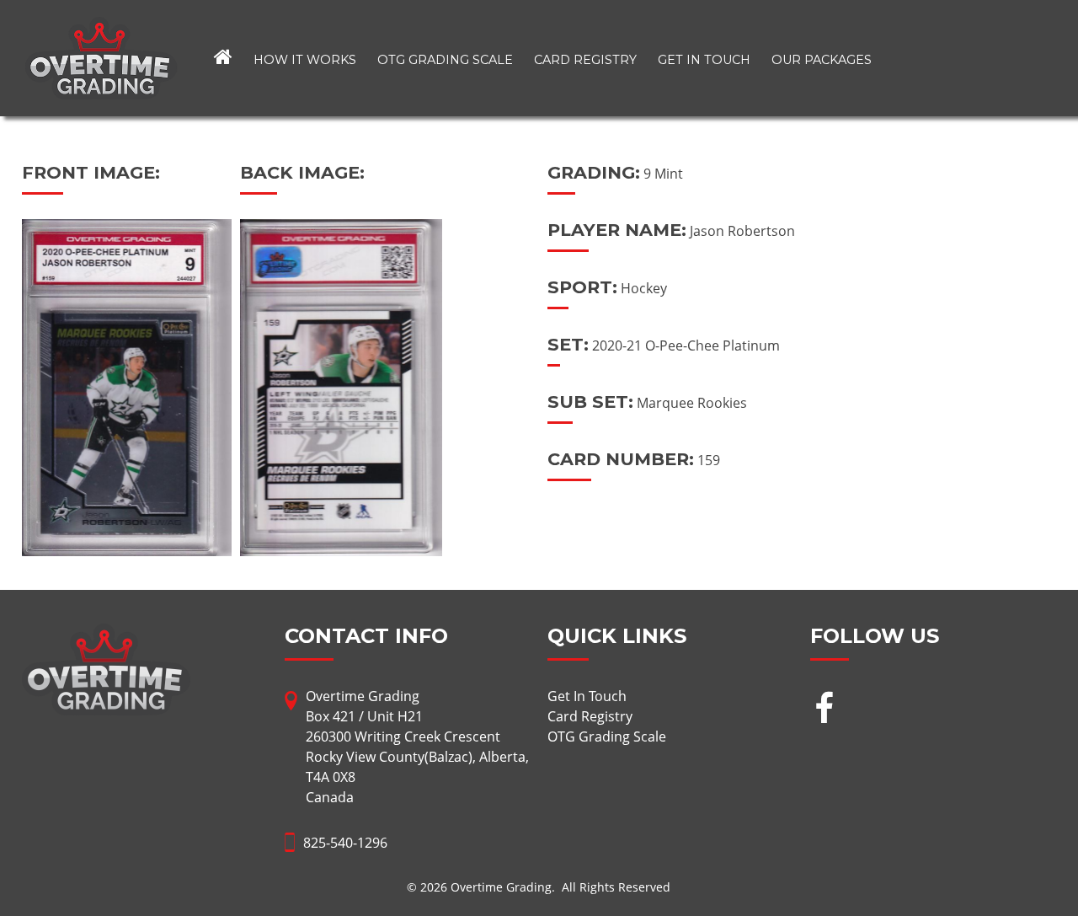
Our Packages (821, 59)
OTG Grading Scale (445, 59)
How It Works (304, 59)
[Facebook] (824, 710)
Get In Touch (704, 59)
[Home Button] (223, 58)
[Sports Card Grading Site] (101, 27)
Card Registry (585, 59)
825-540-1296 (345, 842)
